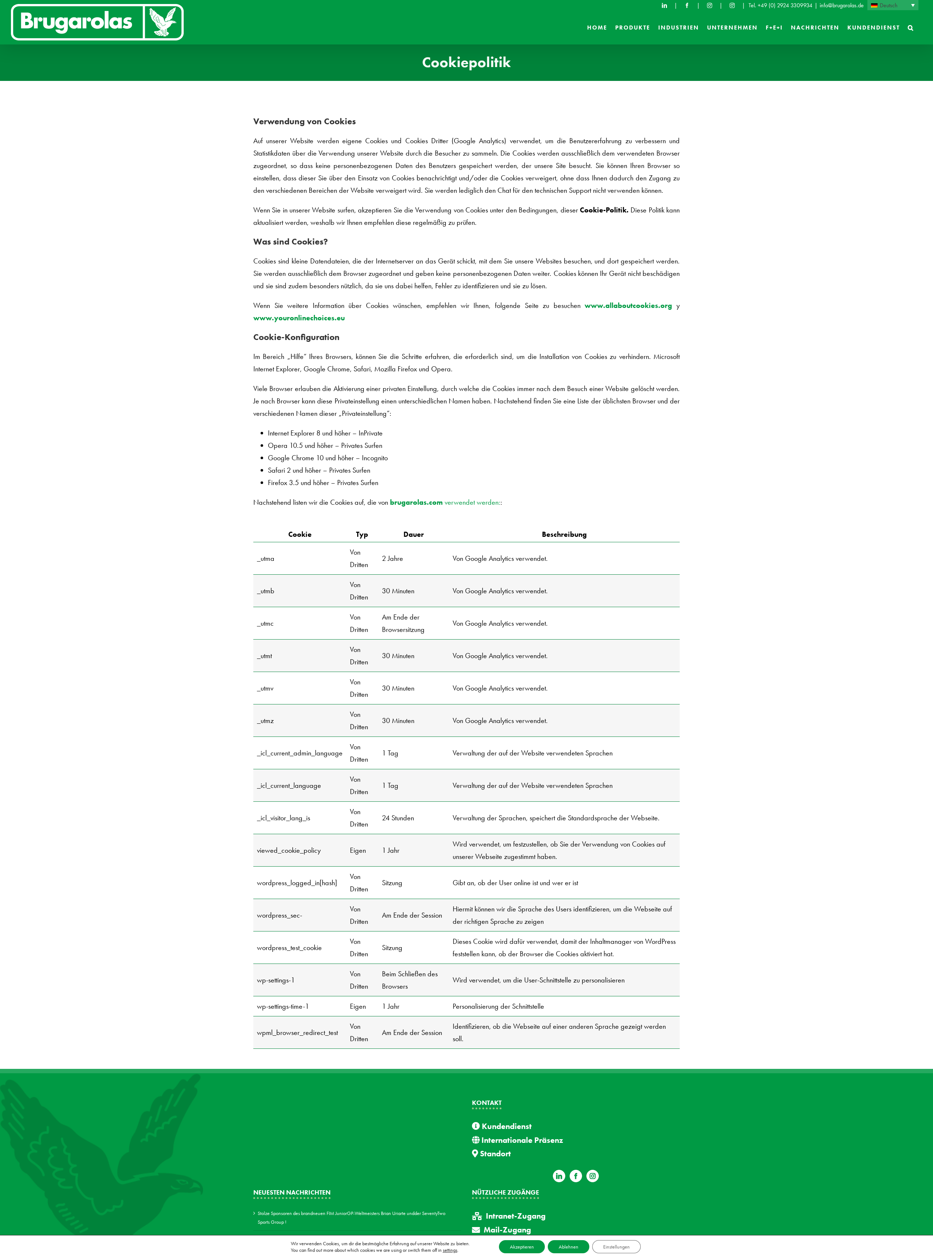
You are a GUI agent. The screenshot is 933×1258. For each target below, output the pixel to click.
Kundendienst (506, 1126)
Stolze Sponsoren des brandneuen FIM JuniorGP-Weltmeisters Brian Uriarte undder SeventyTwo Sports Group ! (351, 1217)
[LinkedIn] (664, 5)
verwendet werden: (445, 502)
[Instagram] (592, 1176)
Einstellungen (616, 1246)
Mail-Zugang (507, 1229)
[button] (911, 27)
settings (450, 1250)
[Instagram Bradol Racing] (732, 5)
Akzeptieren (522, 1246)
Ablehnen (568, 1246)
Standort (494, 1153)
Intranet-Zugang (516, 1216)
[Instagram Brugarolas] (709, 5)
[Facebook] (687, 5)
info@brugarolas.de (842, 5)
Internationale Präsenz (521, 1140)
